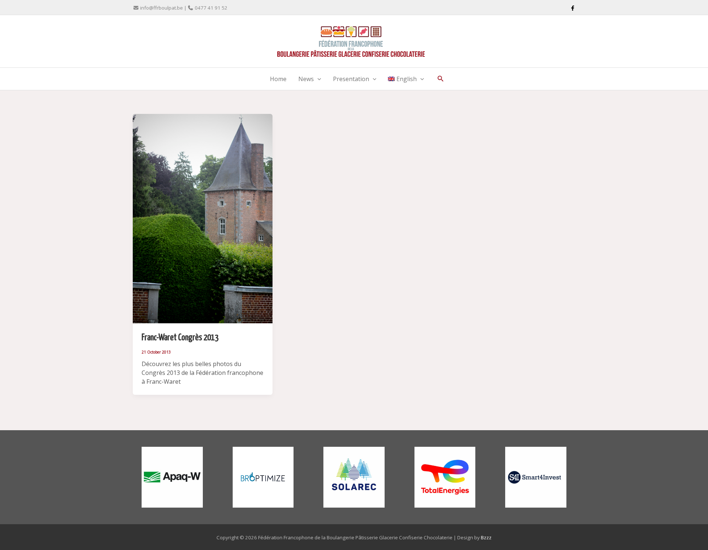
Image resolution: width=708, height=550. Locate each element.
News (306, 79)
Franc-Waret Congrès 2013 (180, 338)
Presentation (351, 79)
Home (278, 79)
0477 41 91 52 (211, 7)
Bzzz (486, 537)
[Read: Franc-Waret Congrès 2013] (203, 218)
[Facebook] (572, 8)
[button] (317, 79)
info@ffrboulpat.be (161, 7)
